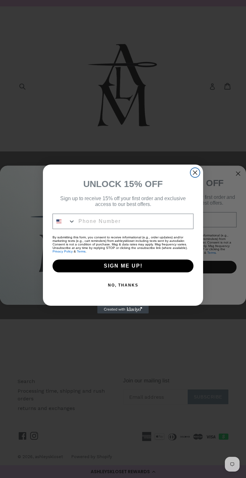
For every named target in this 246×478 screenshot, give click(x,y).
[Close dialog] (195, 172)
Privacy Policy (63, 251)
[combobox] (64, 221)
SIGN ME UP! (123, 266)
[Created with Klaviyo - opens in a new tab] (123, 309)
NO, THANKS (123, 285)
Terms (81, 251)
